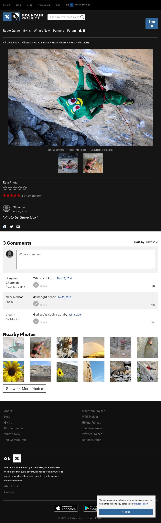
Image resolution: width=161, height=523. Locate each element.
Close (126, 511)
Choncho (19, 207)
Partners (58, 30)
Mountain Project (93, 411)
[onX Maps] (12, 461)
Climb (6, 5)
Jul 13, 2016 (75, 314)
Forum (71, 30)
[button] (4, 226)
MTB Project (90, 416)
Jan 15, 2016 (64, 297)
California (25, 42)
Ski (58, 5)
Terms (89, 518)
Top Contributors (15, 439)
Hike (30, 5)
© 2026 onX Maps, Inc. (70, 518)
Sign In (152, 23)
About (8, 411)
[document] (126, 506)
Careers (9, 492)
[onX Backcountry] (78, 5)
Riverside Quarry (80, 42)
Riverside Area (60, 42)
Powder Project (92, 434)
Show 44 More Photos (24, 388)
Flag (153, 285)
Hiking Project (91, 422)
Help (7, 416)
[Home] (25, 16)
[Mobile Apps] (82, 30)
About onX (11, 486)
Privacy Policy (141, 504)
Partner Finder (13, 428)
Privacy (99, 518)
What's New (42, 30)
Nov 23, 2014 (64, 278)
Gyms (27, 30)
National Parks (91, 439)
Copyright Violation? (102, 149)
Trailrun (44, 5)
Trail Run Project (93, 428)
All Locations (10, 42)
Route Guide (11, 30)
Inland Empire (41, 42)
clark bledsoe (14, 297)
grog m (10, 314)
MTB (18, 5)
